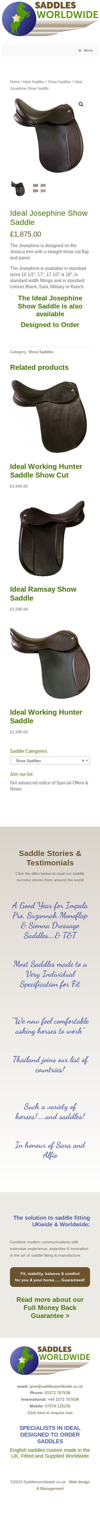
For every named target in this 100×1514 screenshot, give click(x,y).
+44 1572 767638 (63, 1399)
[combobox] (50, 760)
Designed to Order (50, 324)
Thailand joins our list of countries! (50, 1064)
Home (14, 82)
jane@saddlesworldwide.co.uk (56, 1386)
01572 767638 (57, 1392)
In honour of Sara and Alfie (50, 1150)
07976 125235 (58, 1406)
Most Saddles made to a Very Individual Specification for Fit (50, 974)
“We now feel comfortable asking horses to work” (50, 1026)
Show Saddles (59, 82)
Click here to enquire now (50, 1412)
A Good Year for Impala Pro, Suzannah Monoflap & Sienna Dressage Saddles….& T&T (50, 920)
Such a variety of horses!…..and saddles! (50, 1111)
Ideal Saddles (34, 82)
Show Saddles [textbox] (48, 761)
